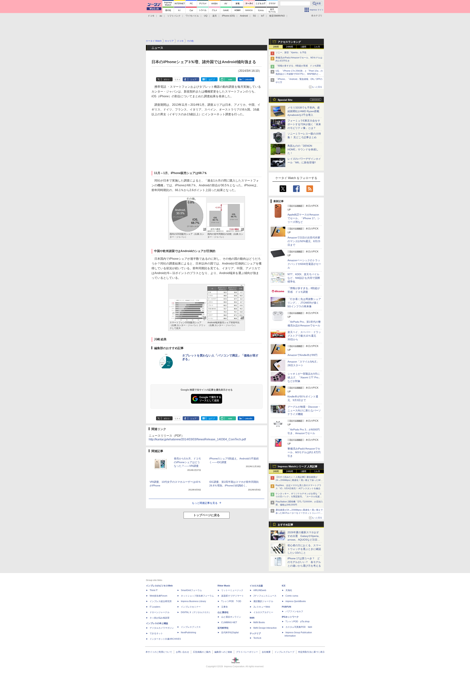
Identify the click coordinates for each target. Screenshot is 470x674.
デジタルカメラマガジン (162, 628)
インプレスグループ (284, 652)
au (161, 16)
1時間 (276, 47)
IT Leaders (155, 607)
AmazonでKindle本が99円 (302, 355)
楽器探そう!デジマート (232, 596)
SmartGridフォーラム (191, 590)
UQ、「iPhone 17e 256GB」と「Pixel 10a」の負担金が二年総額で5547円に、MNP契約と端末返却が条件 (299, 74)
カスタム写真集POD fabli (298, 627)
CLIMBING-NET (229, 622)
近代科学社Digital (230, 632)
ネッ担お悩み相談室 (159, 618)
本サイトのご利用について (159, 652)
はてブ (212, 79)
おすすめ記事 (285, 524)
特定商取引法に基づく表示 (311, 652)
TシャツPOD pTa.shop (297, 621)
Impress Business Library (193, 601)
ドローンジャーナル (159, 612)
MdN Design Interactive (265, 628)
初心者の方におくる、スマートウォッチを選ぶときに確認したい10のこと (304, 549)
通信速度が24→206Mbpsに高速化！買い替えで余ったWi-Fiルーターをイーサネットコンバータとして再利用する (299, 513)
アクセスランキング (289, 41)
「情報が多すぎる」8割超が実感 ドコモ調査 (298, 65)
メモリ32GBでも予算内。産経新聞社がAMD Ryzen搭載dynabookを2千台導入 (304, 111)
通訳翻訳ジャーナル (263, 601)
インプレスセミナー (191, 607)
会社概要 (266, 652)
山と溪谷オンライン (231, 617)
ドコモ (151, 16)
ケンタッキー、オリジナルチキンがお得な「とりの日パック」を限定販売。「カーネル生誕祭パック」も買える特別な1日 (299, 496)
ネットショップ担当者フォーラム (197, 596)
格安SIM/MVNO (277, 16)
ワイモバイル (192, 16)
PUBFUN (286, 607)
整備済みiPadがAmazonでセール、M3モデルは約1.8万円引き (304, 452)
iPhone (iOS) (228, 16)
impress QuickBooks (295, 601)
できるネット (156, 633)
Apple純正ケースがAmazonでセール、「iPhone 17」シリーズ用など (304, 218)
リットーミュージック (232, 590)
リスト (177, 79)
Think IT (154, 590)
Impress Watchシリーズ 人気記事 (297, 466)
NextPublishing (188, 632)
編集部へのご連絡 (223, 652)
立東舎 (224, 607)
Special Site (285, 99)
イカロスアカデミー (263, 612)
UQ (205, 16)
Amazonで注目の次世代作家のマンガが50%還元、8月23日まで (304, 241)
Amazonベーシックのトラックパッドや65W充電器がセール (304, 264)
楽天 (214, 16)
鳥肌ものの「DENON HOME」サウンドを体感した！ (303, 149)
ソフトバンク (173, 16)
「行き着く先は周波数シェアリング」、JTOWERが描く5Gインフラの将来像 (304, 303)
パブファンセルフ (294, 611)
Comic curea (291, 596)
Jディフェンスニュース (264, 596)
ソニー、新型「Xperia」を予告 (291, 52)
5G (254, 16)
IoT (262, 16)
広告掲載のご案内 (202, 652)
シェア (193, 79)
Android (244, 16)
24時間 (289, 47)
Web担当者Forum (158, 596)
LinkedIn (248, 79)
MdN (252, 618)
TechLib (257, 638)
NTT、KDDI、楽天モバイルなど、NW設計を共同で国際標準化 (304, 278)
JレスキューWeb (261, 607)
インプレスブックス (191, 627)
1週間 (303, 47)
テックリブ (255, 633)
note (230, 79)
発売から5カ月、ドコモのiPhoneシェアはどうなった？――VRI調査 (187, 462)
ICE (283, 585)
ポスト (167, 79)
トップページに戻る (206, 515)
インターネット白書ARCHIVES (165, 639)
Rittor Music (224, 585)
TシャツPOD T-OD (231, 601)
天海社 (288, 590)
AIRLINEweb (259, 590)
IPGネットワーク (290, 617)
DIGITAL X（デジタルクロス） (196, 612)
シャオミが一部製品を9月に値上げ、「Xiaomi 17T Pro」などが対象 (304, 377)
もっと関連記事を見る (205, 502)
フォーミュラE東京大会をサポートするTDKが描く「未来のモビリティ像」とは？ (304, 124)
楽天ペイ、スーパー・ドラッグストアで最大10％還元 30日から (304, 336)
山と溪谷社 (223, 612)
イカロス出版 (256, 585)
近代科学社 (223, 628)
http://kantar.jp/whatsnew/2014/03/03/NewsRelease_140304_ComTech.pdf (197, 439)
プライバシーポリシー (247, 652)
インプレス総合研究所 (161, 601)
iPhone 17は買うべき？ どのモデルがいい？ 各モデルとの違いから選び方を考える (304, 562)
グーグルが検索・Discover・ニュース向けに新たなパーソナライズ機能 (304, 410)
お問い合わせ (182, 652)
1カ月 (317, 47)
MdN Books (259, 622)
